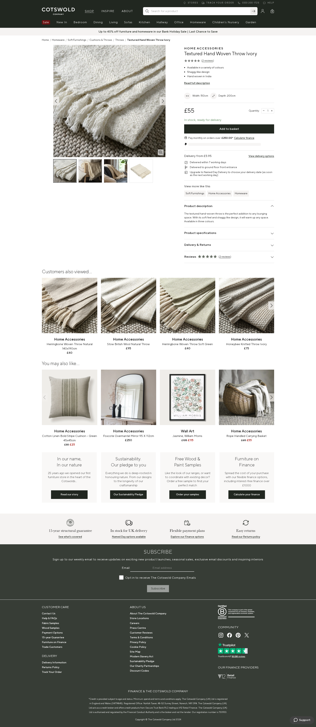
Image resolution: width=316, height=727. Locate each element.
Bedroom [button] (80, 22)
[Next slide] (271, 305)
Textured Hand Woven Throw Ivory (148, 40)
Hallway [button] (162, 22)
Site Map (135, 651)
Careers (134, 623)
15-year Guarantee (53, 637)
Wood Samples (50, 628)
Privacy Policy (138, 642)
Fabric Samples (50, 623)
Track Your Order (52, 672)
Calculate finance (244, 138)
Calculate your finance (247, 494)
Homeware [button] (198, 22)
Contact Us (48, 613)
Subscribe (158, 589)
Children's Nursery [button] (225, 22)
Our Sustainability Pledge (128, 494)
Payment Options (52, 632)
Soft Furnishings (77, 40)
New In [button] (62, 22)
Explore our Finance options (187, 536)
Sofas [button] (128, 22)
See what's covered (70, 536)
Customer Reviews (141, 632)
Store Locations (139, 618)
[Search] (253, 11)
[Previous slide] (45, 305)
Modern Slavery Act (141, 656)
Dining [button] (98, 22)
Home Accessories (219, 193)
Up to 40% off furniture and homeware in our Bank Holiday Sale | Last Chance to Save (158, 31)
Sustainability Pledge (142, 661)
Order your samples (187, 494)
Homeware (58, 40)
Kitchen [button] (144, 22)
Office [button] (179, 22)
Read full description (197, 83)
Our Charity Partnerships (144, 666)
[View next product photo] (162, 101)
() (207, 60)
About (127, 11)
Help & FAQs (49, 618)
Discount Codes (139, 670)
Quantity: (254, 110)
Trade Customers (52, 647)
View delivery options (261, 156)
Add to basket (229, 129)
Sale (46, 22)
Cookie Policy (138, 647)
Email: (126, 568)
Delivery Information (54, 662)
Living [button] (113, 22)
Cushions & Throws (100, 40)
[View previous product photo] (56, 101)
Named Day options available (129, 536)
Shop (89, 11)
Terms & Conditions (141, 637)
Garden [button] (251, 22)
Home (45, 40)
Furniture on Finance (54, 642)
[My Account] (262, 11)
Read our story (69, 494)
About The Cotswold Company (148, 613)
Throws (119, 40)
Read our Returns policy (246, 536)
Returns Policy (50, 667)
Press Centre (138, 628)
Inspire (107, 11)
